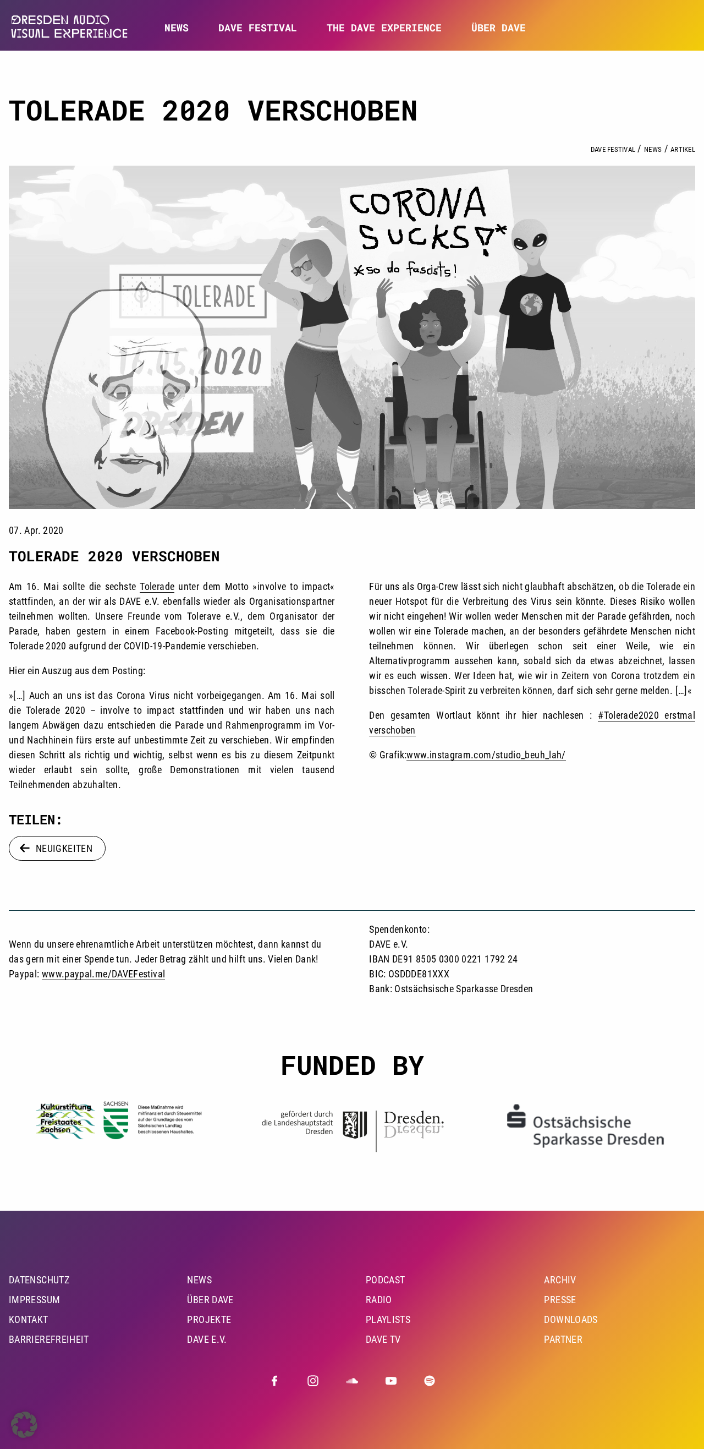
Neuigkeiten (64, 848)
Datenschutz (39, 1280)
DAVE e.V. (207, 1339)
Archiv (560, 1280)
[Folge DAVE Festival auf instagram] (313, 1380)
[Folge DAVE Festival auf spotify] (429, 1380)
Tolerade (157, 586)
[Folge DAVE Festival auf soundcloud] (352, 1380)
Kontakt (28, 1319)
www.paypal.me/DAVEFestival (103, 974)
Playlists (388, 1319)
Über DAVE (498, 28)
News (176, 28)
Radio (379, 1299)
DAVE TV (383, 1339)
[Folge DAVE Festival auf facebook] (274, 1380)
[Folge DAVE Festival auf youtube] (391, 1380)
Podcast (385, 1280)
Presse (560, 1299)
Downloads (570, 1319)
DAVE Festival (257, 28)
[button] (24, 1425)
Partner (563, 1339)
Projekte (209, 1319)
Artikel (682, 149)
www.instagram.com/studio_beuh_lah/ (485, 755)
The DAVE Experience (384, 28)
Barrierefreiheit (49, 1339)
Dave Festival (613, 149)
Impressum (34, 1299)
